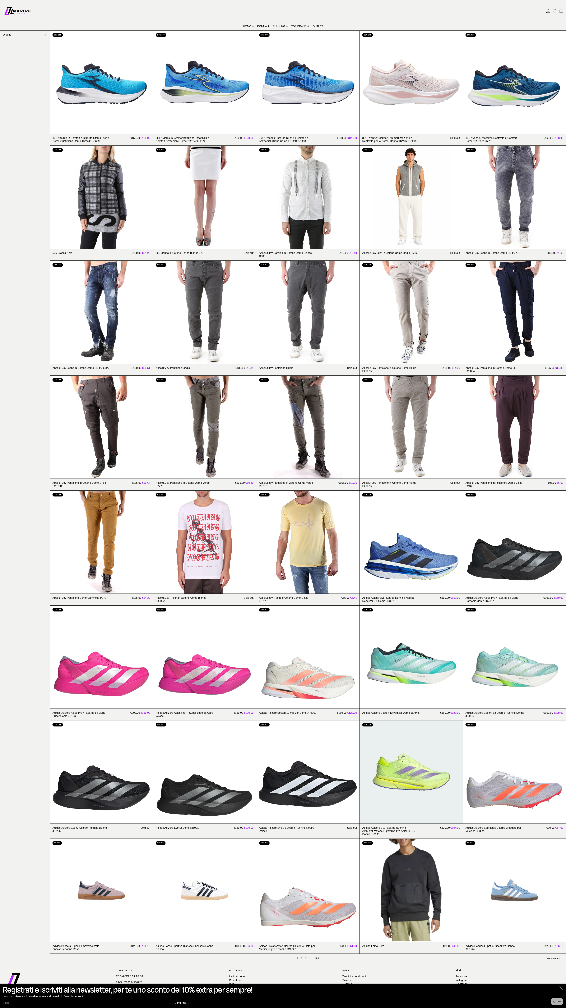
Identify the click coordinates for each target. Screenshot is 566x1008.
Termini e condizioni (354, 976)
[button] (555, 11)
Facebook (461, 976)
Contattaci (235, 980)
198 (317, 958)
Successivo (553, 958)
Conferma (180, 1002)
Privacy (346, 980)
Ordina (7, 34)
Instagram (461, 980)
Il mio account (237, 976)
